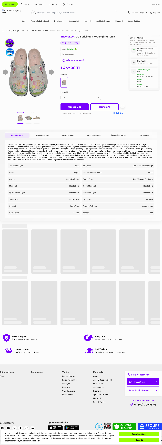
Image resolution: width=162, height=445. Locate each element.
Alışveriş (11, 4)
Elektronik (119, 21)
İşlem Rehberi (67, 394)
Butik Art (70, 49)
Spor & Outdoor (134, 21)
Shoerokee (67, 36)
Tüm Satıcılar (144, 135)
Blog (2, 376)
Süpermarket (74, 21)
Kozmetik (87, 21)
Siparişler (66, 383)
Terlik (46, 30)
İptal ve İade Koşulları (119, 135)
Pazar (54, 4)
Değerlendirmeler (42, 135)
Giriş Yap (134, 13)
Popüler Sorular (68, 376)
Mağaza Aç (156, 4)
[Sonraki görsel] (51, 72)
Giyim (24, 21)
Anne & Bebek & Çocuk (40, 21)
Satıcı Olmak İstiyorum (139, 390)
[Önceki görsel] (5, 72)
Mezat (26, 4)
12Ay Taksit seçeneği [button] (70, 43)
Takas (40, 4)
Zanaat (70, 4)
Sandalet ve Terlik (34, 30)
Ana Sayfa (9, 30)
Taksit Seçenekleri (93, 135)
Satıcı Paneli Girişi (137, 382)
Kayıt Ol (143, 13)
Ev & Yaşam (59, 21)
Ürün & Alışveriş (68, 391)
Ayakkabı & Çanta (103, 21)
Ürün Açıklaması (17, 135)
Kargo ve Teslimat (69, 380)
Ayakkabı (20, 30)
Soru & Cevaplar (68, 135)
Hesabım (66, 387)
